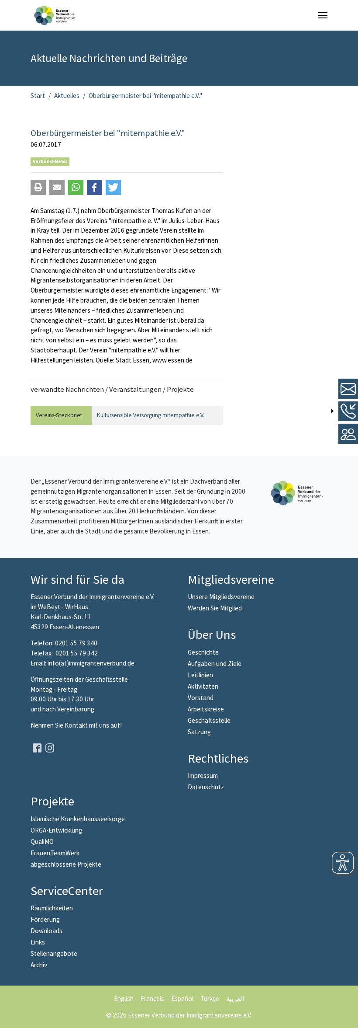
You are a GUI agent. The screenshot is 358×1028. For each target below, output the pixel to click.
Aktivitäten (203, 686)
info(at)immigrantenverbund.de (91, 663)
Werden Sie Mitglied (215, 608)
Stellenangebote (54, 953)
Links (38, 942)
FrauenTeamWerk (55, 853)
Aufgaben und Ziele (214, 663)
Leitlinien (200, 675)
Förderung (45, 919)
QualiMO (42, 841)
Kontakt (77, 725)
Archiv (39, 965)
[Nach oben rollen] (345, 1015)
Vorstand (200, 697)
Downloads (46, 931)
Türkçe (209, 998)
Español (182, 998)
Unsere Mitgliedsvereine (221, 596)
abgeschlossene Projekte (66, 864)
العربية (235, 998)
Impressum (203, 775)
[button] (38, 187)
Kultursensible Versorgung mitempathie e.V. (150, 415)
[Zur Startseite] (55, 15)
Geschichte (203, 652)
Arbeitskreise (206, 709)
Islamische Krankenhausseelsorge (78, 819)
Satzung (199, 732)
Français (152, 998)
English (124, 998)
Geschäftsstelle (209, 720)
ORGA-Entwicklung (56, 830)
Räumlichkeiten (52, 908)
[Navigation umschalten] (322, 15)
